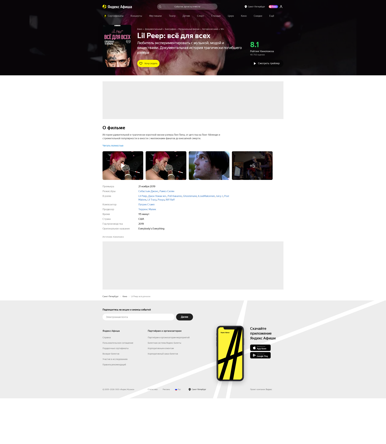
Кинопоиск (118, 237)
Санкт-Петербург (111, 342)
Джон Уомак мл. (157, 196)
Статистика (152, 435)
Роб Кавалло (175, 196)
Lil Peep (142, 196)
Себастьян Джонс (148, 191)
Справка (107, 383)
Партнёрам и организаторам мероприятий (169, 383)
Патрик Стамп (146, 204)
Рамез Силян (167, 191)
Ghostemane (190, 196)
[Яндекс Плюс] (273, 6)
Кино (125, 342)
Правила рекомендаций (114, 410)
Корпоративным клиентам (161, 394)
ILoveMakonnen (206, 196)
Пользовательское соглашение (118, 388)
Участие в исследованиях (115, 405)
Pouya (161, 199)
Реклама (166, 435)
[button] (272, 16)
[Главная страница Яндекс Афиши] (104, 7)
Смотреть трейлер (269, 63)
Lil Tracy (152, 199)
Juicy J (219, 196)
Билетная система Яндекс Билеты (164, 388)
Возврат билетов (111, 399)
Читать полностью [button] (113, 145)
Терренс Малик (147, 209)
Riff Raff (170, 199)
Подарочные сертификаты (116, 394)
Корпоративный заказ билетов (163, 399)
